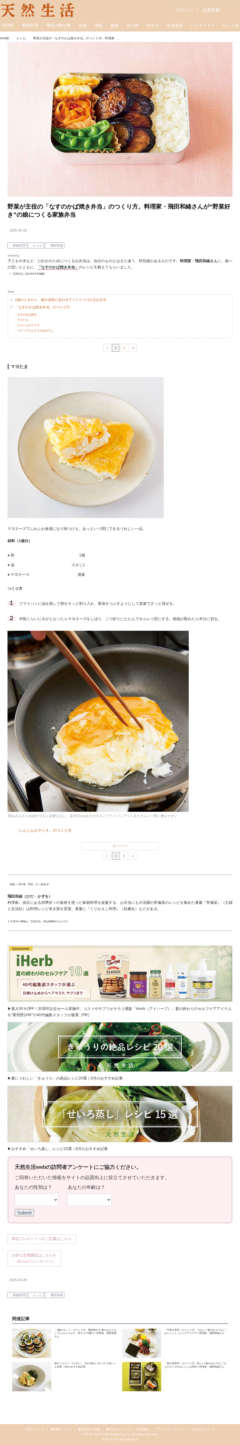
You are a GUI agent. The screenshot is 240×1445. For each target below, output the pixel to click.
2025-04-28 (18, 230)
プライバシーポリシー (170, 1429)
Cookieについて (203, 1429)
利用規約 (143, 1429)
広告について (34, 1429)
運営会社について (118, 1429)
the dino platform (125, 1439)
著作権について (61, 1429)
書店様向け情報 (89, 1429)
